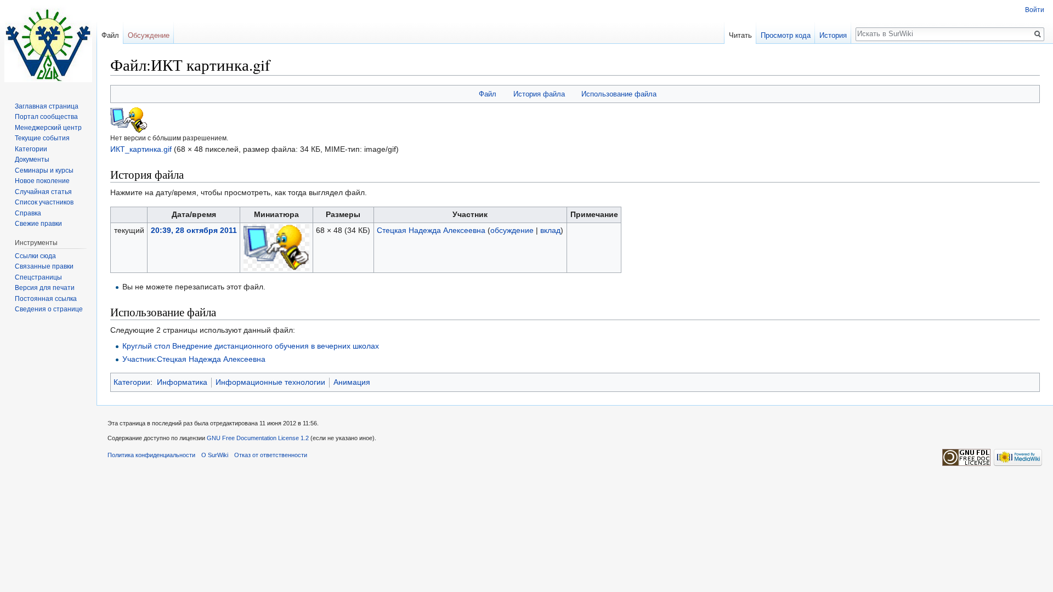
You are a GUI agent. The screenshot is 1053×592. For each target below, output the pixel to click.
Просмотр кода (786, 35)
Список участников (44, 202)
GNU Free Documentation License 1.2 (258, 438)
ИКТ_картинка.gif (141, 149)
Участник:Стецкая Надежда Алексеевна (193, 359)
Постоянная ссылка (46, 299)
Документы (32, 159)
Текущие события (42, 138)
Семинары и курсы (44, 170)
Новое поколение (42, 181)
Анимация (351, 382)
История (833, 35)
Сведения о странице (49, 309)
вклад (550, 230)
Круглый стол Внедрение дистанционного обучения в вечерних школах (250, 345)
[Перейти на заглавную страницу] (48, 44)
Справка (28, 213)
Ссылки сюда (35, 256)
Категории (132, 382)
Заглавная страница (46, 106)
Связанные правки (44, 266)
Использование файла (618, 94)
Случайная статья (43, 192)
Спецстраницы (38, 277)
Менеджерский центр (48, 128)
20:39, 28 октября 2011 (194, 230)
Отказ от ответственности (270, 455)
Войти (1034, 10)
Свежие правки (38, 223)
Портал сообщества (46, 117)
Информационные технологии (270, 382)
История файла (539, 94)
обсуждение (512, 230)
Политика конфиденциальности (151, 455)
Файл (487, 94)
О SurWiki (214, 455)
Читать (740, 35)
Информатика (182, 382)
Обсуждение (148, 35)
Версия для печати (45, 288)
